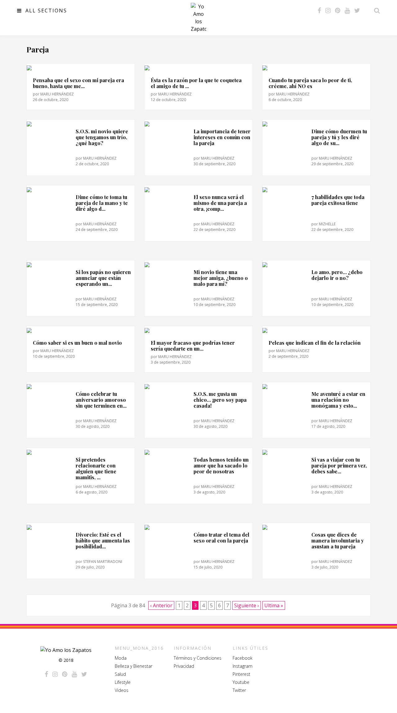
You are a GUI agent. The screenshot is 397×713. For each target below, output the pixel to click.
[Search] (375, 10)
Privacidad (184, 666)
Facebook (242, 658)
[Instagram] (328, 10)
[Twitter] (357, 10)
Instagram (242, 666)
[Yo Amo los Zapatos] (198, 18)
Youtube (241, 682)
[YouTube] (347, 10)
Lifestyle (123, 682)
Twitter (239, 690)
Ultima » (273, 605)
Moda (121, 658)
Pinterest (241, 674)
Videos (121, 690)
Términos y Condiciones (197, 658)
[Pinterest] (337, 10)
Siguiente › (246, 605)
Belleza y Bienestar (133, 666)
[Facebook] (319, 10)
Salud (120, 674)
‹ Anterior (161, 605)
